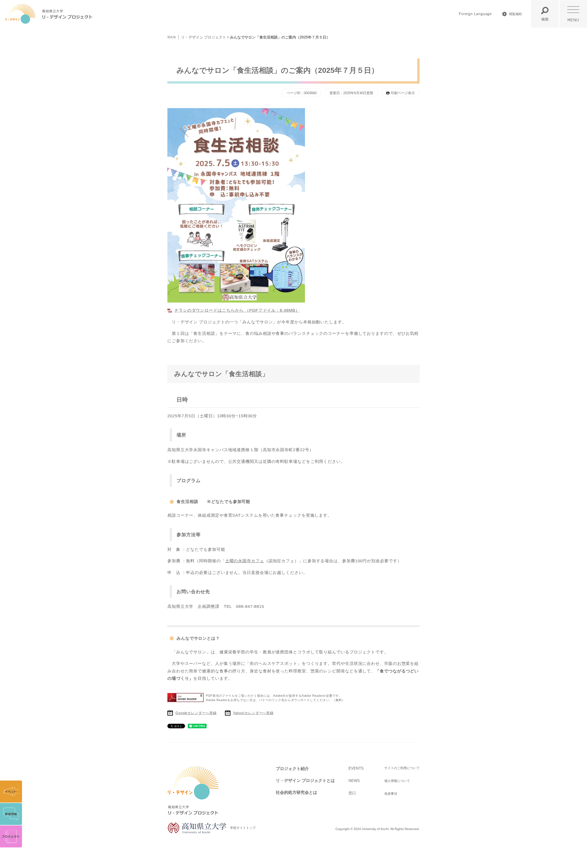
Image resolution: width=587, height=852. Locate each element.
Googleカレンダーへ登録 (196, 713)
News (354, 781)
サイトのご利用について (402, 768)
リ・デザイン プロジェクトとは (305, 780)
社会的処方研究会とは (296, 792)
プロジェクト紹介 (292, 768)
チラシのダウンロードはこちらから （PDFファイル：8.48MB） (237, 310)
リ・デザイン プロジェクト (203, 37)
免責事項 (390, 793)
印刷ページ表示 (403, 93)
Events (356, 768)
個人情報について (397, 781)
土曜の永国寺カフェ (244, 561)
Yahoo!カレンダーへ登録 (253, 713)
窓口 (352, 793)
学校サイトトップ (243, 828)
